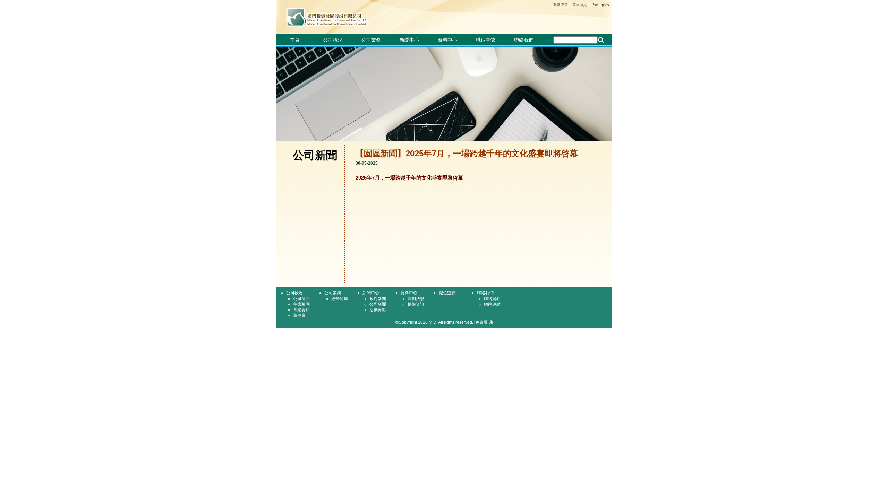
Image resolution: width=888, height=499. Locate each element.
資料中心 (447, 40)
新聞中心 (409, 40)
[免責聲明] (483, 322)
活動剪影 (377, 309)
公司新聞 (377, 304)
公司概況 (333, 40)
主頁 (295, 40)
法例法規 (416, 298)
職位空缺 (485, 40)
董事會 (299, 315)
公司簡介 (301, 298)
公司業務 (371, 40)
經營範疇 (339, 298)
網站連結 (492, 304)
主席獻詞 (301, 304)
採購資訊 (416, 304)
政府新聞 (377, 298)
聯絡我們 (523, 40)
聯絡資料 (492, 298)
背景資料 (301, 309)
